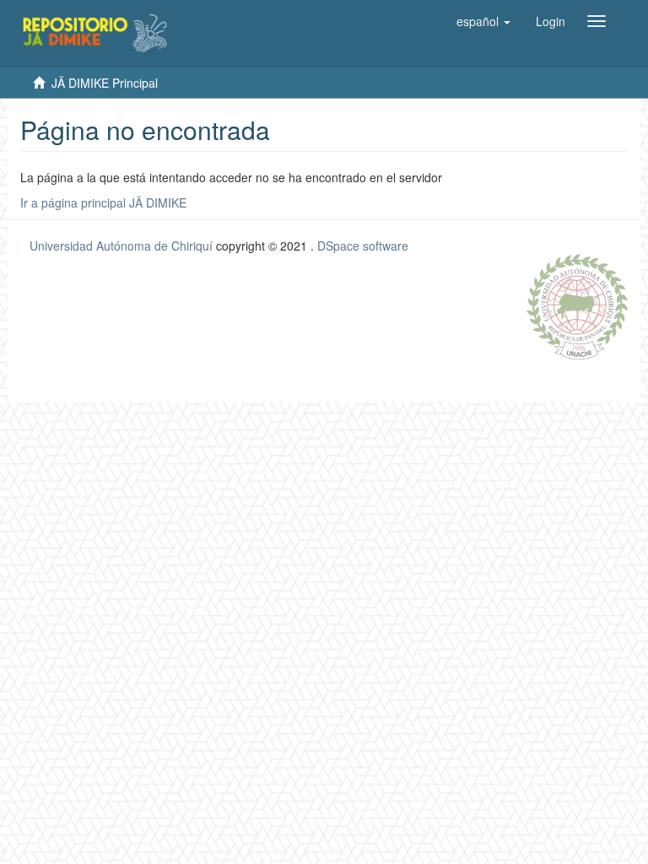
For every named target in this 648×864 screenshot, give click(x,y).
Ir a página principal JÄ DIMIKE (103, 202)
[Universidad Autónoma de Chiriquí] (577, 304)
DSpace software (362, 245)
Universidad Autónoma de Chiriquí (121, 245)
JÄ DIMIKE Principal (104, 82)
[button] (483, 21)
